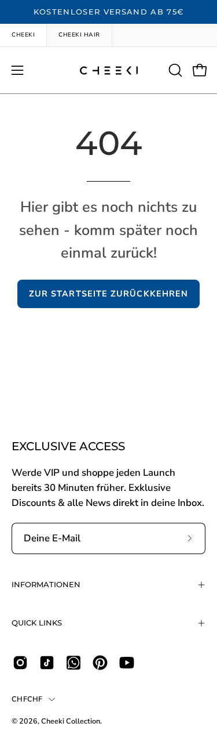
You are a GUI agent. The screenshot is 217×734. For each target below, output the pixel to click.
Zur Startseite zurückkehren (108, 293)
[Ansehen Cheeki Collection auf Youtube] (126, 662)
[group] (108, 12)
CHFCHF (27, 699)
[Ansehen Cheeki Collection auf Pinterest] (100, 662)
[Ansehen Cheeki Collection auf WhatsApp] (73, 662)
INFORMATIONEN (46, 584)
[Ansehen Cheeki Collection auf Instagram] (20, 662)
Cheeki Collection (70, 721)
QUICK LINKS (37, 623)
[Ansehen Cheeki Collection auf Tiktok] (47, 662)
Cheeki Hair (79, 35)
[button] (174, 70)
